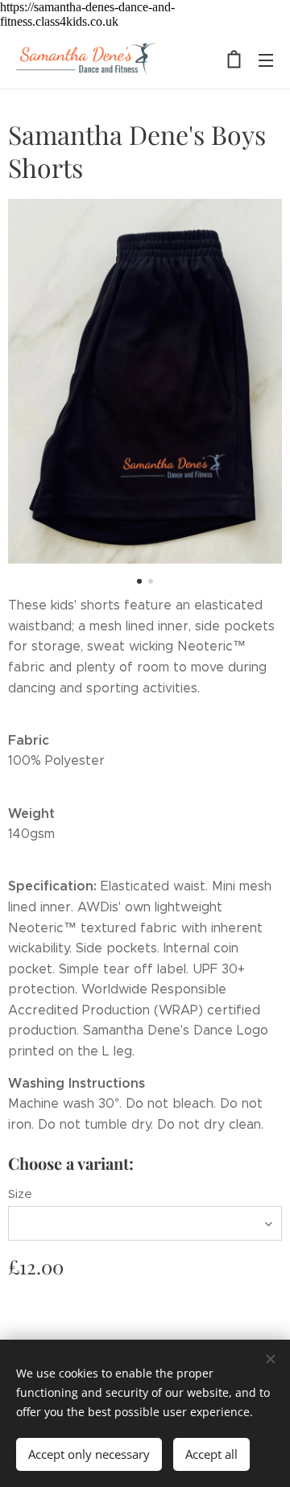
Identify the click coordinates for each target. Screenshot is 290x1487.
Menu (266, 59)
